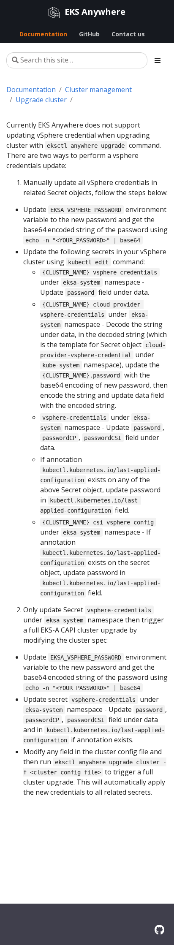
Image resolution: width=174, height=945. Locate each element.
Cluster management (98, 89)
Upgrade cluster (41, 99)
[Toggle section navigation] (157, 60)
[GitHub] (159, 930)
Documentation (31, 89)
